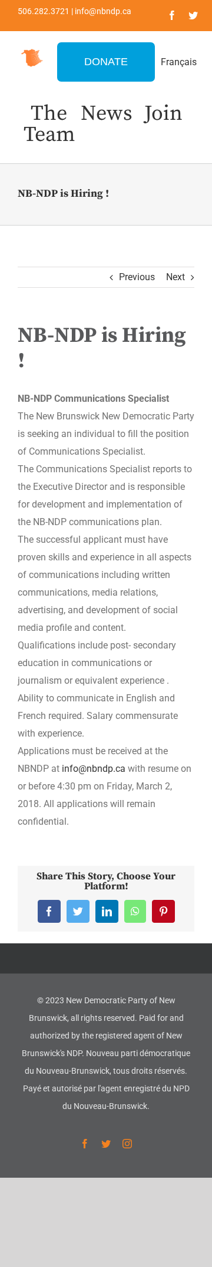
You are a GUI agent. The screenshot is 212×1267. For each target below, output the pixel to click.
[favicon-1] (32, 49)
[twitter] (193, 15)
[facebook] (172, 15)
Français (179, 62)
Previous (137, 277)
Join (163, 113)
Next (175, 277)
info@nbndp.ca (93, 768)
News (106, 113)
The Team (49, 124)
